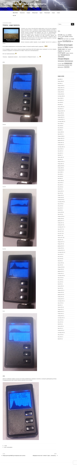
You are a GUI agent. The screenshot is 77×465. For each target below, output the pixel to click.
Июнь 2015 (60, 281)
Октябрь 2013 (60, 315)
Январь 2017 (60, 243)
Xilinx (64, 38)
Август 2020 (60, 172)
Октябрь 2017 (60, 224)
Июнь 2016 (60, 258)
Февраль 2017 (60, 241)
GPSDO (69, 34)
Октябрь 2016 (60, 250)
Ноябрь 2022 (60, 117)
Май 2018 (59, 210)
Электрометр (61, 61)
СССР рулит (61, 53)
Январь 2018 (60, 218)
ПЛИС (66, 49)
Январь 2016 (60, 269)
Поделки (60, 51)
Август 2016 (60, 254)
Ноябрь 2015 (60, 273)
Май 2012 (59, 338)
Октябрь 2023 (60, 94)
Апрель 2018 (60, 212)
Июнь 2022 (60, 127)
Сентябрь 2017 (60, 226)
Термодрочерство (65, 55)
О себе (58, 12)
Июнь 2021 (60, 153)
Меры (66, 47)
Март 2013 (60, 328)
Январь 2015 (60, 292)
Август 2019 (60, 182)
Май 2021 (59, 155)
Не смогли (71, 47)
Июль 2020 (60, 174)
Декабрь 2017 (60, 220)
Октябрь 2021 (60, 144)
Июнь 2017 (60, 233)
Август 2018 (60, 203)
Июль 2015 (60, 279)
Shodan (10, 22)
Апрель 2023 (60, 106)
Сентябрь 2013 (60, 317)
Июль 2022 (60, 125)
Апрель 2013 (60, 326)
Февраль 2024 (60, 85)
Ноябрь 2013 (60, 313)
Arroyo (64, 34)
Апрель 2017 (60, 237)
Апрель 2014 (60, 307)
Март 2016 (60, 264)
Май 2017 (59, 235)
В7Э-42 (70, 38)
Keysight (66, 36)
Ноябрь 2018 (60, 197)
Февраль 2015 (60, 290)
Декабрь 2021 (60, 140)
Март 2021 (60, 159)
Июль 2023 (60, 100)
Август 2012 (60, 334)
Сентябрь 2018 (60, 201)
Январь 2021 (60, 163)
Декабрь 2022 (60, 115)
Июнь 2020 (60, 176)
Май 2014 (59, 305)
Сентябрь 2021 (60, 146)
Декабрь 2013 (60, 311)
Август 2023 (60, 98)
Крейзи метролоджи (65, 45)
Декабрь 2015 (60, 271)
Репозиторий (47, 12)
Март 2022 (60, 134)
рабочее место (61, 67)
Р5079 (68, 51)
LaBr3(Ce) (71, 36)
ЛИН (63, 47)
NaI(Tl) (5, 447)
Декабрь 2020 (60, 165)
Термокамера (61, 56)
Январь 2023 (60, 112)
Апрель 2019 (60, 191)
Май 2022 (59, 129)
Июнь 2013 (60, 321)
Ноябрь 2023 (60, 91)
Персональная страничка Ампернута (24, 3)
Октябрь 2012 (60, 330)
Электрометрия (68, 61)
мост (71, 65)
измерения (68, 63)
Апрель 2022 (60, 132)
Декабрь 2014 (60, 294)
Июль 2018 (60, 205)
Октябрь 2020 (60, 170)
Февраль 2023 (60, 110)
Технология (22, 12)
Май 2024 (59, 83)
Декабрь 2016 (60, 246)
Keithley (63, 36)
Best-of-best (15, 12)
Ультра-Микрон (9, 447)
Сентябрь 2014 (60, 300)
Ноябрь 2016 (60, 248)
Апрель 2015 (60, 286)
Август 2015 (60, 277)
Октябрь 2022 (60, 119)
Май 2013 (59, 324)
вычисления (59, 63)
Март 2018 (60, 214)
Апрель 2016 (60, 262)
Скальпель (71, 53)
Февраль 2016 (60, 267)
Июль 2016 (60, 256)
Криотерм (60, 47)
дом (63, 63)
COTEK (67, 34)
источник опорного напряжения (64, 65)
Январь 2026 (60, 81)
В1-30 (67, 38)
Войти (59, 31)
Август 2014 (60, 302)
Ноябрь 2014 (60, 296)
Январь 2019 (60, 195)
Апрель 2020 (60, 180)
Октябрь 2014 (60, 298)
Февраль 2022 (60, 136)
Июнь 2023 (60, 102)
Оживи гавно (61, 49)
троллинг (67, 67)
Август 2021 (60, 148)
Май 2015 (59, 283)
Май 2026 (59, 79)
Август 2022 (60, 123)
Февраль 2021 (60, 161)
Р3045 (66, 51)
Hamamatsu (59, 36)
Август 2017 (60, 229)
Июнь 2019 (60, 186)
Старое (53, 12)
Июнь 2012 (60, 336)
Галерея (28, 12)
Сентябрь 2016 (60, 252)
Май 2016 (59, 260)
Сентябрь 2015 (60, 275)
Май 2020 (59, 178)
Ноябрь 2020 (60, 167)
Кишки (59, 42)
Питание (69, 49)
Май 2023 (59, 104)
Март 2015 (60, 288)
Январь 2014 (60, 309)
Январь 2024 (60, 87)
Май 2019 (59, 188)
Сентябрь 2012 (60, 332)
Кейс (72, 41)
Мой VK (14, 15)
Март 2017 (60, 239)
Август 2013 (60, 319)
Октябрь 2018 (60, 199)
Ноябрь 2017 (60, 222)
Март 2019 (60, 193)
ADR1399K (60, 34)
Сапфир (67, 53)
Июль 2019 (60, 184)
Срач (59, 54)
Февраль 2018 (60, 216)
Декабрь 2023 (60, 89)
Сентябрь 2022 (60, 121)
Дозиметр (60, 41)
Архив (41, 12)
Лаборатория (35, 12)
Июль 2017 (60, 231)
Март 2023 (60, 108)
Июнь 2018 (60, 208)
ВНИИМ (72, 38)
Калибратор (67, 41)
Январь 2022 (60, 138)
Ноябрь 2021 (60, 142)
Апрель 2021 (60, 157)
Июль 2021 (60, 150)
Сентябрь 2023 (60, 96)
